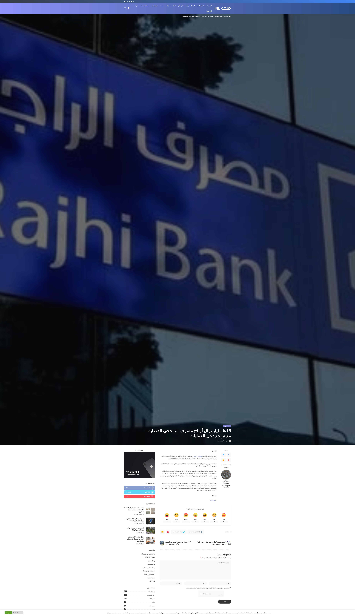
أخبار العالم (152, 598)
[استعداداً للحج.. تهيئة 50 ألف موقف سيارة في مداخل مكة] (226, 474)
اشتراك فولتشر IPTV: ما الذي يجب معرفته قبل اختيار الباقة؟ (134, 520)
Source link (213, 500)
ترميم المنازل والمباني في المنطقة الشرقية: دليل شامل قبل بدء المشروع (134, 509)
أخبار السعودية (227, 426)
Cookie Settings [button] (17, 613)
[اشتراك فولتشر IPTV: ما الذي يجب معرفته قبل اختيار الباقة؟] (150, 521)
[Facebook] (133, 1)
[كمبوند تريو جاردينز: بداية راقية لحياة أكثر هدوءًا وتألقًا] (150, 530)
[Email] (223, 460)
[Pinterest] (129, 1)
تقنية (154, 609)
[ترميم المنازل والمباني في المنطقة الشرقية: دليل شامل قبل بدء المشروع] (150, 510)
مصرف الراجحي (197, 456)
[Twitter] (131, 1)
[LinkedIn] (125, 1)
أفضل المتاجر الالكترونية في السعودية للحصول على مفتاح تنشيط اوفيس (135, 539)
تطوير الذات (152, 606)
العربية (227, 441)
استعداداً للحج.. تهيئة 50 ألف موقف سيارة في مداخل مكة (226, 484)
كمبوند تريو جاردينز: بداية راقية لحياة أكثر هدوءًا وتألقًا (135, 529)
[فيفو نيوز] (222, 8)
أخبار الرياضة (151, 591)
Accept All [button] (8, 613)
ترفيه (153, 602)
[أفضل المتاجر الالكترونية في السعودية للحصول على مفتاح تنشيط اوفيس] (150, 540)
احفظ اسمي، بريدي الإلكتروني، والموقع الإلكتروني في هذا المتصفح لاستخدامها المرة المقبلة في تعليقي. (207, 588)
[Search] (125, 8)
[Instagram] (127, 1)
